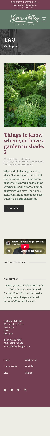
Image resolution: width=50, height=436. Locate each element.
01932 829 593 (14, 340)
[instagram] (31, 8)
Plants (33, 162)
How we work (10, 366)
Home (7, 360)
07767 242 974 (16, 343)
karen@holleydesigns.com (17, 346)
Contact (28, 373)
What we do (30, 360)
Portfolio (29, 366)
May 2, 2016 (13, 159)
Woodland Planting (22, 164)
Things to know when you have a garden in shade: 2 (24, 143)
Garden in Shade (21, 162)
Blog (10, 162)
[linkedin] (22, 8)
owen (27, 159)
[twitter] (27, 8)
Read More (14, 208)
